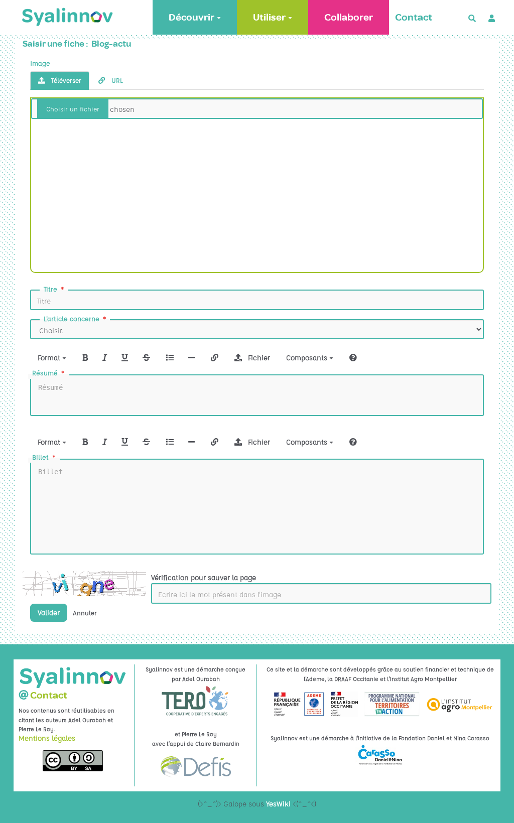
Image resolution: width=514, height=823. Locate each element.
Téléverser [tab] (65, 80)
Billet (40, 457)
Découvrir (191, 17)
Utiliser (269, 17)
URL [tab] (116, 80)
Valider (49, 612)
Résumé (45, 372)
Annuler (85, 613)
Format (50, 357)
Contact (413, 17)
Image (40, 63)
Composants (307, 357)
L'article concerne (71, 318)
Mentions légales (47, 737)
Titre (50, 289)
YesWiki (278, 803)
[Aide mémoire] (353, 357)
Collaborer (348, 17)
